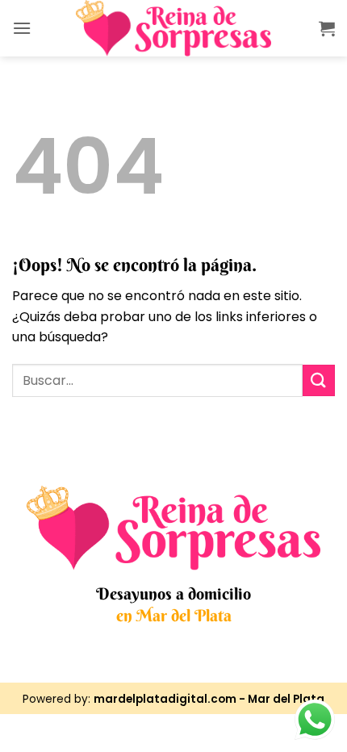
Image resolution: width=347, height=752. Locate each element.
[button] (21, 28)
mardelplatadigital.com (165, 699)
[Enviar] (319, 380)
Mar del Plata (286, 699)
